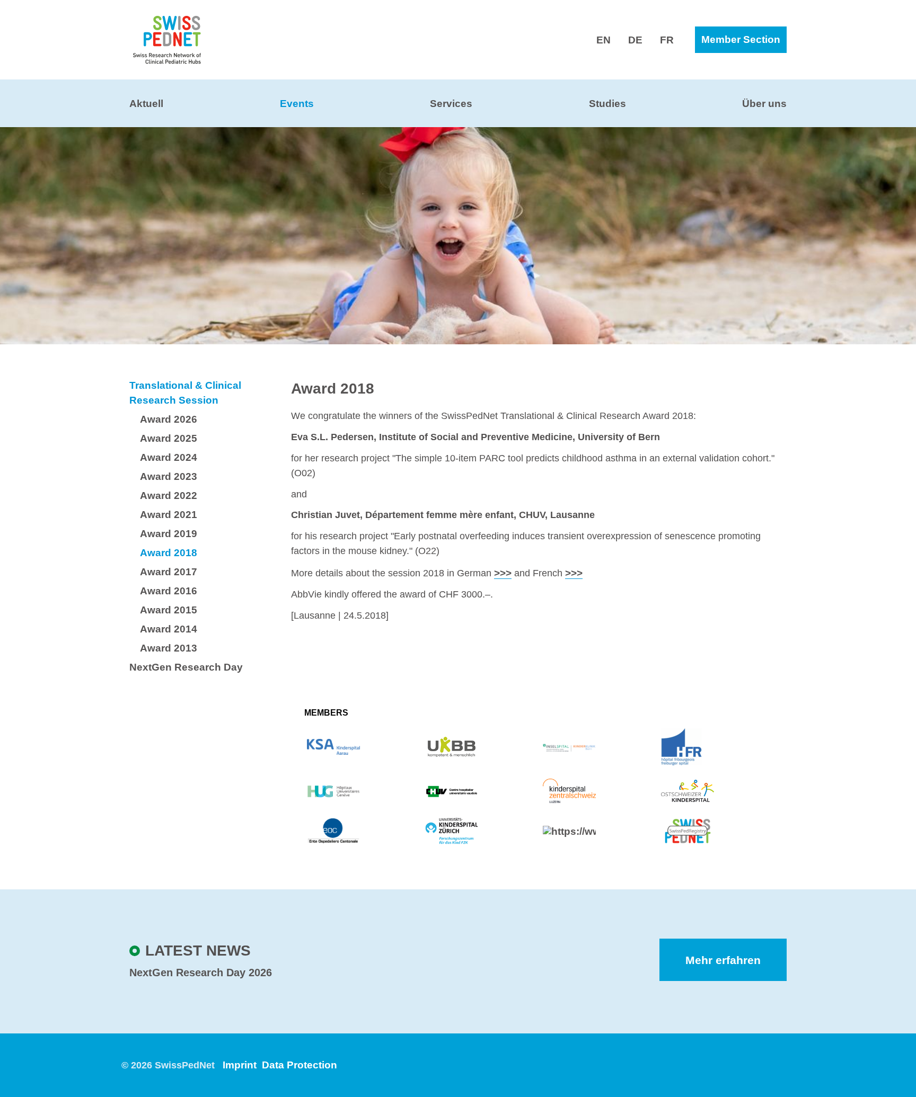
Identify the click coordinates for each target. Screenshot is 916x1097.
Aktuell (146, 103)
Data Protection (299, 1065)
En (603, 40)
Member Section (740, 39)
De (635, 40)
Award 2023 (168, 476)
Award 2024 (168, 457)
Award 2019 (168, 533)
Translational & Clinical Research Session (185, 393)
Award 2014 (168, 629)
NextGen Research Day (186, 667)
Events (297, 103)
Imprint (240, 1065)
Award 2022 (168, 495)
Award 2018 (168, 552)
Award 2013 (168, 648)
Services (451, 103)
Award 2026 (168, 419)
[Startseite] (167, 38)
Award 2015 (168, 610)
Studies (607, 103)
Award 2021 (168, 514)
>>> (503, 572)
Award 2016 (168, 590)
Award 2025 (168, 438)
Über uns (764, 103)
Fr (667, 40)
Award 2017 (168, 571)
